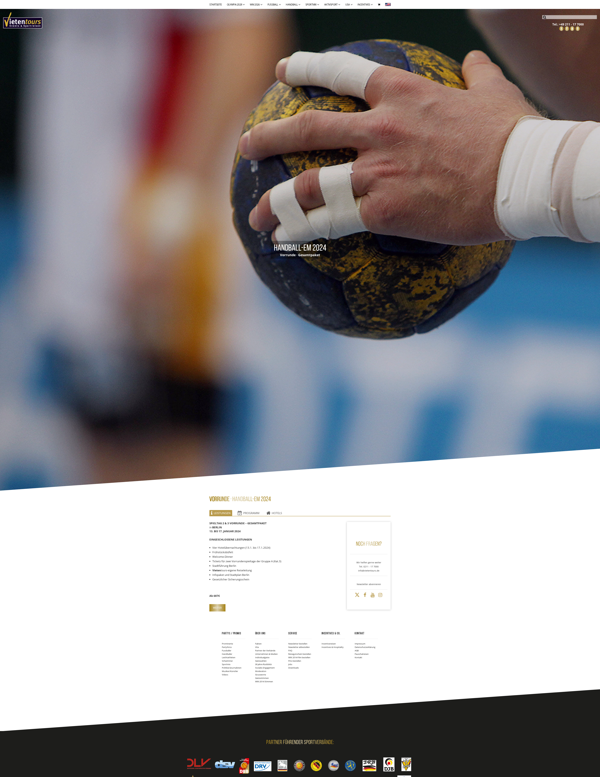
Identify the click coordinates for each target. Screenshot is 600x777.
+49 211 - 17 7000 (571, 24)
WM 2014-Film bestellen (299, 657)
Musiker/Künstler (230, 671)
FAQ (290, 650)
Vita (257, 647)
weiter (217, 607)
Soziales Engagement (265, 667)
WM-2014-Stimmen (264, 681)
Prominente (227, 643)
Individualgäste (262, 657)
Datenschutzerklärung (365, 647)
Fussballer (226, 650)
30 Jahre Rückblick (263, 664)
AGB (357, 650)
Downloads (293, 667)
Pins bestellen (294, 660)
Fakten (258, 643)
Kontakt (358, 657)
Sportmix (226, 664)
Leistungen (222, 513)
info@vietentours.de (368, 570)
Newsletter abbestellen (299, 647)
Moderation (260, 671)
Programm (251, 513)
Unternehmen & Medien (266, 654)
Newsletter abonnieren (369, 584)
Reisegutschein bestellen (299, 654)
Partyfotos (227, 647)
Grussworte (260, 674)
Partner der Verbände (265, 650)
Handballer (227, 654)
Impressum (360, 643)
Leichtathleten (228, 657)
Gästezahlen (261, 660)
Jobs (290, 664)
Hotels (277, 513)
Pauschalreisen (362, 654)
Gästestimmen (262, 678)
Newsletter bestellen (297, 643)
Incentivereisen (329, 643)
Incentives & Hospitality (333, 647)
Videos (225, 674)
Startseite (215, 4)
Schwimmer (227, 660)
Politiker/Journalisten (231, 667)
